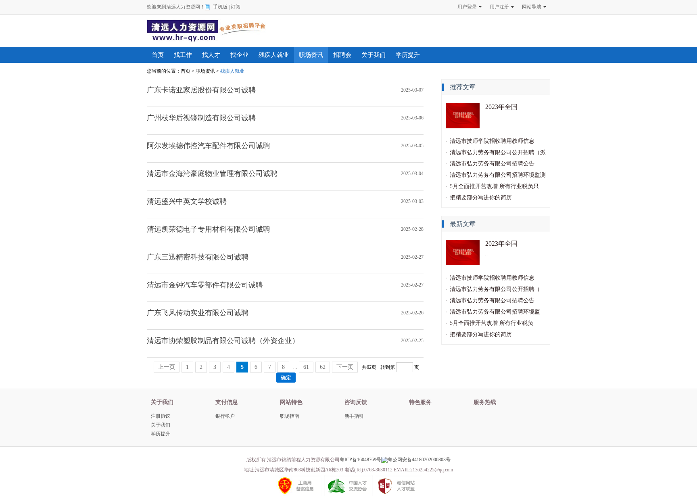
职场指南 (289, 416)
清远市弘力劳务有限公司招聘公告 (492, 164)
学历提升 (408, 55)
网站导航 (531, 7)
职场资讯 (311, 55)
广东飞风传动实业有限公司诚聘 (197, 313)
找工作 (183, 55)
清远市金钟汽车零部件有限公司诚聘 (205, 285)
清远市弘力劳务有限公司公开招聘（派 (498, 152)
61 (306, 367)
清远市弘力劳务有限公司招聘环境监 (495, 312)
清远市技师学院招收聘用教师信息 (492, 141)
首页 (158, 55)
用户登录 (467, 7)
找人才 (211, 55)
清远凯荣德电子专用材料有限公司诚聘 (208, 229)
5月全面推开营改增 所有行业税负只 (494, 186)
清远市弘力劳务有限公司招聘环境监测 (498, 175)
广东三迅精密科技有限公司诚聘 (197, 257)
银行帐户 (225, 416)
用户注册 (499, 7)
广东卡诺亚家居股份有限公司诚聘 (201, 90)
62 (323, 367)
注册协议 (160, 416)
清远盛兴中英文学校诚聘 (187, 201)
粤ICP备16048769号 (360, 460)
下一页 (344, 367)
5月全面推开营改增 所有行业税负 (491, 323)
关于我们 (373, 55)
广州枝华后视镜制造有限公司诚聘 (201, 118)
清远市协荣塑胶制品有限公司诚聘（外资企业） (223, 341)
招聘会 (342, 55)
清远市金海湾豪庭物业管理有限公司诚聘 (212, 174)
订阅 (235, 7)
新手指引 (354, 416)
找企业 (239, 55)
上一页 (166, 367)
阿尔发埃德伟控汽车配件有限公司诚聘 (208, 146)
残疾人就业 (274, 55)
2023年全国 (501, 106)
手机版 (220, 7)
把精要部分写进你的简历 (481, 198)
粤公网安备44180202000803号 (419, 460)
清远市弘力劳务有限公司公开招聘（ (495, 289)
